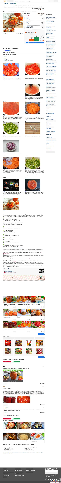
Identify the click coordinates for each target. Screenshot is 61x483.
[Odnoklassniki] (54, 480)
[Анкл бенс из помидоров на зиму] (6, 30)
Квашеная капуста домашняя (50, 63)
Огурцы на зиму (54, 30)
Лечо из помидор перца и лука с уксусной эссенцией (9, 317)
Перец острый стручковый (29, 27)
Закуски (48, 118)
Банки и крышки (6, 59)
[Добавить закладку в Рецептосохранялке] (21, 33)
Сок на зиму (47, 37)
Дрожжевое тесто (48, 116)
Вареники (54, 100)
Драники (47, 73)
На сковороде (53, 80)
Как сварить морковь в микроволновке (35, 441)
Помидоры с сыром (48, 140)
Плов (47, 97)
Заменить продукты (27, 15)
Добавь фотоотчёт (7, 361)
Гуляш (54, 101)
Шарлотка (50, 66)
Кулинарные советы (18, 470)
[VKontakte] (51, 480)
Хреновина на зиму (53, 60)
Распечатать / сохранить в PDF (9, 271)
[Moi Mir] (55, 480)
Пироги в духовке (51, 70)
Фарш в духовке (48, 90)
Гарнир (48, 108)
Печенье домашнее (54, 66)
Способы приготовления (50, 79)
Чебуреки (52, 101)
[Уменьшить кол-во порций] (44, 15)
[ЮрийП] (5, 408)
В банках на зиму (18, 346)
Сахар (27, 23)
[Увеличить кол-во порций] (44, 14)
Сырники (53, 69)
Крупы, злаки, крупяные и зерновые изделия (50, 146)
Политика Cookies (6, 473)
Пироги (47, 66)
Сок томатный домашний (49, 59)
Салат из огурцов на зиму (49, 48)
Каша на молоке (48, 100)
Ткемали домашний (48, 128)
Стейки (49, 97)
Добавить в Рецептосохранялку (9, 268)
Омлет (52, 100)
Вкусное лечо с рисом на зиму (36, 316)
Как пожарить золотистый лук (22, 440)
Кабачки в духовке (48, 87)
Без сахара (47, 143)
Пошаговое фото (21, 11)
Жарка (50, 80)
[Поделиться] (60, 480)
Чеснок (27, 22)
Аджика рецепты (48, 60)
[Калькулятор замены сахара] (28, 23)
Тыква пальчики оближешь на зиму (23, 304)
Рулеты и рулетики (51, 119)
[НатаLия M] (4, 386)
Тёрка (4, 58)
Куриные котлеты (53, 105)
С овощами (48, 136)
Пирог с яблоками (49, 149)
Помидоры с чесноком (49, 137)
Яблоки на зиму (53, 41)
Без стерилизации (48, 41)
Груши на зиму (52, 55)
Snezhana (43, 9)
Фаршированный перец (49, 86)
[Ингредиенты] (60, 479)
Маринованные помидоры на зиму (50, 49)
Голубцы (51, 97)
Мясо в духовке (53, 90)
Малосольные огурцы (49, 44)
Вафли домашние (48, 74)
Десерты (48, 122)
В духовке (47, 80)
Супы (47, 24)
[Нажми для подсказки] (35, 32)
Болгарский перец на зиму (49, 33)
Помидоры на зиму (48, 30)
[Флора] (4, 366)
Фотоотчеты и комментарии (30, 470)
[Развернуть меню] (60, 482)
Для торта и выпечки (50, 111)
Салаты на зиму (48, 34)
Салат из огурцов (48, 17)
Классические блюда (50, 77)
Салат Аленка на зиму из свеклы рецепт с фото (9, 329)
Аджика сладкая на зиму (35, 304)
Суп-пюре (47, 27)
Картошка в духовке (51, 83)
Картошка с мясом (54, 140)
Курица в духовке (53, 87)
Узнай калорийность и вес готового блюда (34, 42)
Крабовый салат (48, 18)
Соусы (48, 125)
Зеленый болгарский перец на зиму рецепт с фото (10, 305)
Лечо (51, 34)
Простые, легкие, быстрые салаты (50, 21)
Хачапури (55, 70)
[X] (52, 480)
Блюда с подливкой (51, 104)
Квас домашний (53, 131)
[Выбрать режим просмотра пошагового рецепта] (4, 77)
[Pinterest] (56, 480)
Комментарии (16, 11)
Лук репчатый (28, 19)
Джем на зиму (54, 44)
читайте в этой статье (28, 258)
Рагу (53, 97)
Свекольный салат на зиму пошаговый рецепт (36, 329)
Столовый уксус (28, 26)
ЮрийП (7, 407)
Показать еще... (41, 334)
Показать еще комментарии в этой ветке (12, 415)
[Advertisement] (51, 8)
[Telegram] (58, 480)
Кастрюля (5, 56)
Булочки (47, 70)
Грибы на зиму (48, 55)
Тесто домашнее (49, 115)
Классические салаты (53, 18)
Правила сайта (6, 470)
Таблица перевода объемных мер (29, 30)
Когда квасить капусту (7, 430)
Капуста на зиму (53, 45)
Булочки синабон (53, 74)
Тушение (47, 83)
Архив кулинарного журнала (19, 475)
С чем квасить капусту (21, 430)
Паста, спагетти (48, 101)
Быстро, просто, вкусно (50, 113)
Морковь (27, 18)
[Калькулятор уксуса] (31, 26)
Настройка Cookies (6, 475)
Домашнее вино (48, 131)
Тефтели (47, 104)
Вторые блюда (49, 94)
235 (22, 33)
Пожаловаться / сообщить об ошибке (10, 272)
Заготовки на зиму (49, 29)
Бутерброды (49, 134)
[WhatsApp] (57, 480)
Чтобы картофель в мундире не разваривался (36, 430)
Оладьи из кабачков (51, 73)
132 (5, 33)
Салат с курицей (53, 17)
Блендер (5, 60)
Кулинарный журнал (18, 473)
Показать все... (41, 357)
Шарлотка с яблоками (49, 69)
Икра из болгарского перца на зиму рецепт (23, 317)
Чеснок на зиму (48, 45)
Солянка (50, 27)
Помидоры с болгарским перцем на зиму (51, 52)
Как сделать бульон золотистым (9, 440)
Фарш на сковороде (48, 91)
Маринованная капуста (49, 56)
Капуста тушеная (48, 105)
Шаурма (47, 119)
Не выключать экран (41, 13)
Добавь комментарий (16, 361)
